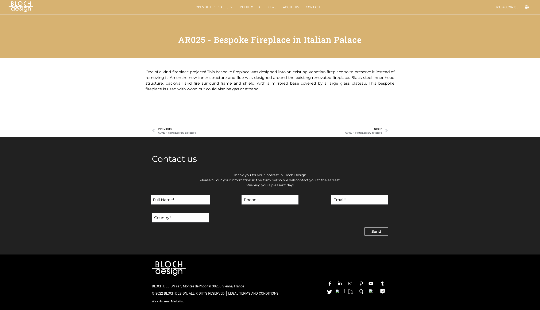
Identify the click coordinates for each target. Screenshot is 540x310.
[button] (213, 7)
